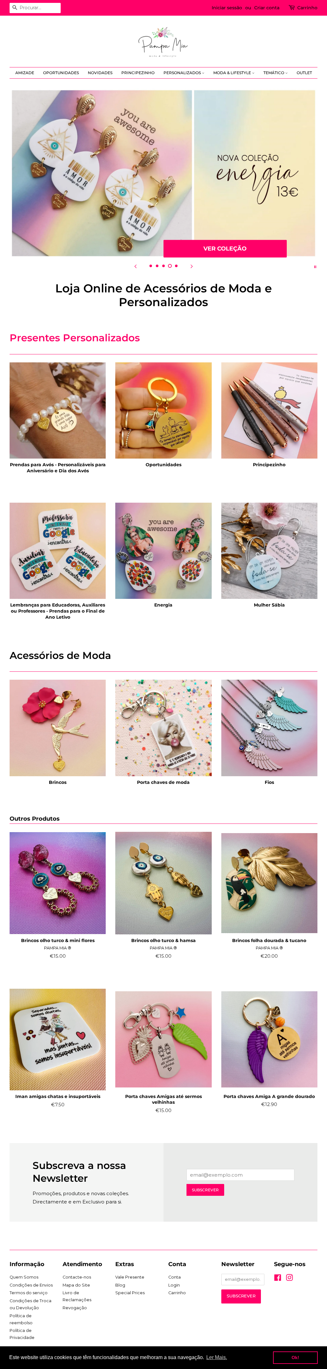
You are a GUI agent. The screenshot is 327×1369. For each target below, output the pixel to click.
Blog (120, 1285)
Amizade (24, 72)
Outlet (304, 72)
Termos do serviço (29, 1292)
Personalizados (183, 72)
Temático (274, 72)
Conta (174, 1277)
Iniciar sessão (227, 8)
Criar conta (266, 8)
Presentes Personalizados (75, 338)
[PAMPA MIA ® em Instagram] (289, 1279)
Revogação (75, 1307)
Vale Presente (129, 1277)
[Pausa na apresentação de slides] (315, 266)
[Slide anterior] (135, 266)
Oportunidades (61, 72)
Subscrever (205, 1189)
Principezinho (138, 72)
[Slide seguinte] (192, 266)
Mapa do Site (76, 1285)
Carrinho (307, 8)
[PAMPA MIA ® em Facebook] (277, 1279)
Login (174, 1285)
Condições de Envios (31, 1285)
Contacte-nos (77, 1277)
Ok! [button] (295, 1357)
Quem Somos (24, 1277)
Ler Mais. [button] (216, 1357)
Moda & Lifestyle (232, 72)
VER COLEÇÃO (225, 248)
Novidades (100, 72)
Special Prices (130, 1292)
